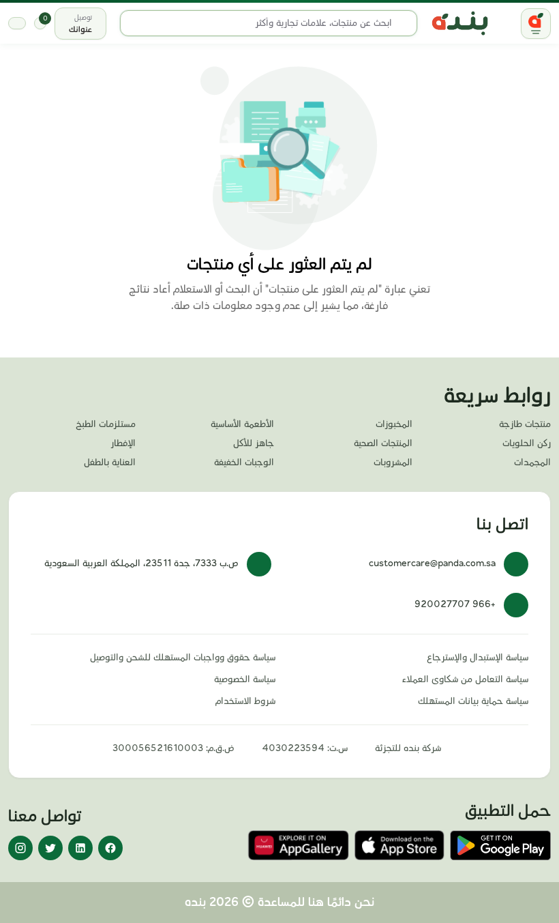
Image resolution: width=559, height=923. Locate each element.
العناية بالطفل (110, 462)
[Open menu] (536, 23)
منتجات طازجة (525, 424)
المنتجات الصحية (383, 443)
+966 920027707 (455, 604)
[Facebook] (110, 848)
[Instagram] (20, 848)
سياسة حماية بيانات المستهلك (473, 701)
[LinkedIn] (80, 848)
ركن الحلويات (526, 443)
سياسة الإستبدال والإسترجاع (477, 657)
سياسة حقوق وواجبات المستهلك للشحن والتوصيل (182, 657)
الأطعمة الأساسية (242, 424)
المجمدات (532, 462)
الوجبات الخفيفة (244, 462)
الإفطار (123, 443)
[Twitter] (50, 848)
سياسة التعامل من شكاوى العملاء (465, 679)
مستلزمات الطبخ (106, 424)
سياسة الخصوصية (244, 679)
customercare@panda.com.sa (432, 563)
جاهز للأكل (253, 443)
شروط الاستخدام (245, 701)
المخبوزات (394, 424)
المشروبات (393, 462)
